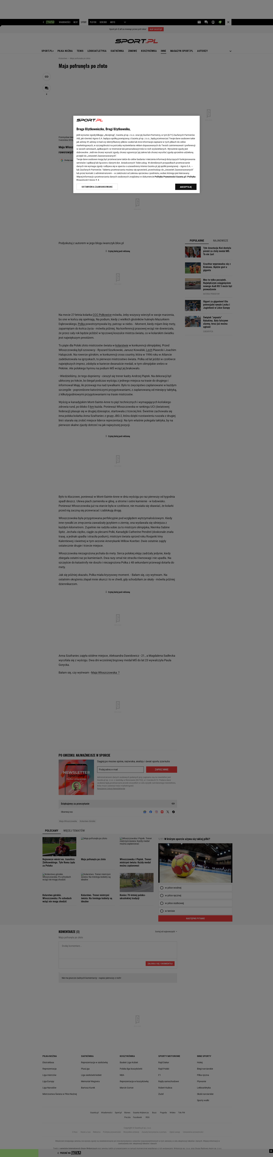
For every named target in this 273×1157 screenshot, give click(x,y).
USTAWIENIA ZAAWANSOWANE (97, 187)
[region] (136, 154)
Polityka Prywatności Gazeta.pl (170, 176)
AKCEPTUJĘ (186, 187)
